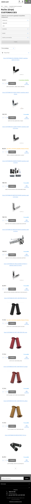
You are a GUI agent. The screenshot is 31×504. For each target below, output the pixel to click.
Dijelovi (6, 6)
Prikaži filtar (7, 52)
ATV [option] (3, 26)
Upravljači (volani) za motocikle (15, 6)
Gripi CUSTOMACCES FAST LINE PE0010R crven (15, 332)
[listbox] (15, 24)
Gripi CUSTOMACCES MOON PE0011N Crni (15, 435)
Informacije (3, 483)
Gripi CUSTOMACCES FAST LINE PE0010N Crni (15, 298)
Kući (2, 6)
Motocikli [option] (5, 23)
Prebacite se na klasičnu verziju (15, 501)
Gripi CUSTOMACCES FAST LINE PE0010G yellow (15, 401)
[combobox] (15, 20)
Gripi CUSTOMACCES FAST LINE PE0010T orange (15, 366)
